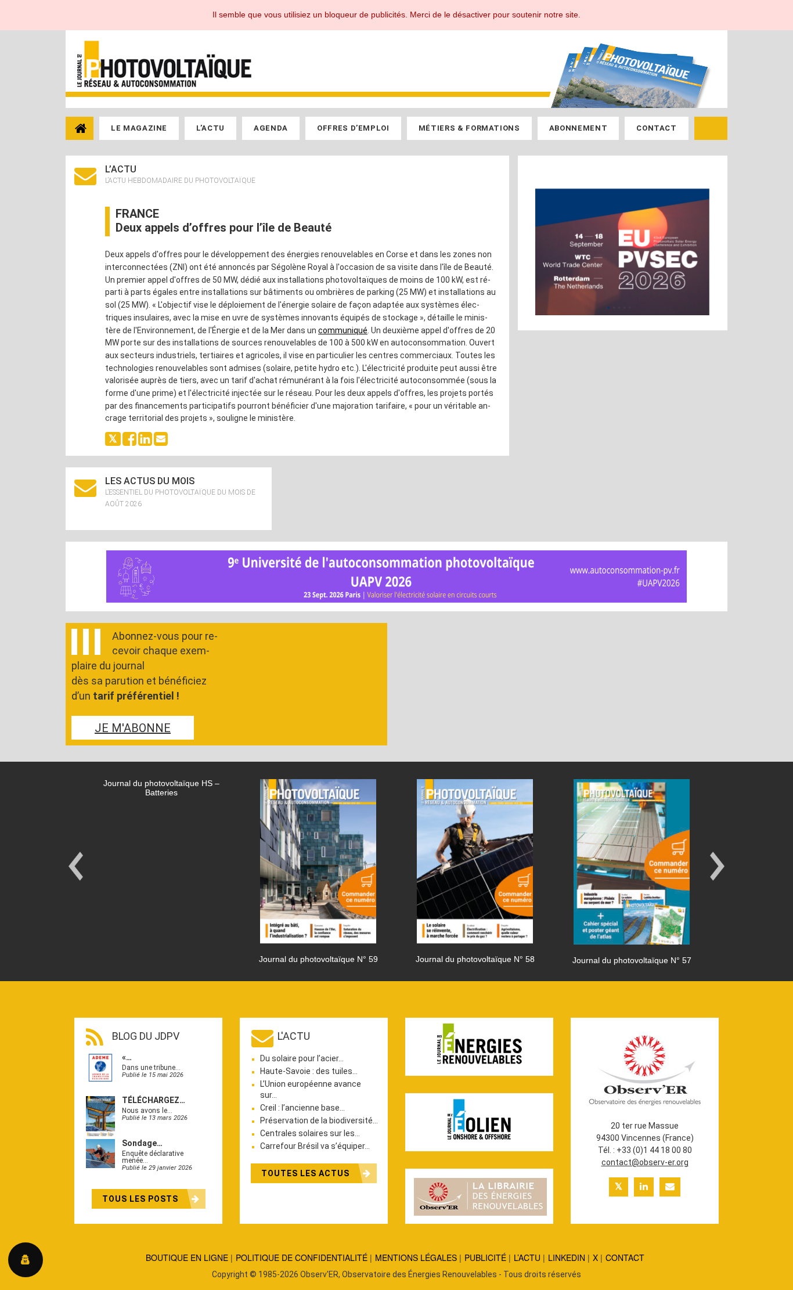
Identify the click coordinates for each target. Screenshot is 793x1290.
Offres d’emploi (353, 128)
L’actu (210, 128)
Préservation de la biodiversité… (319, 1120)
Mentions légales (416, 1257)
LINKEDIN (566, 1257)
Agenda (271, 128)
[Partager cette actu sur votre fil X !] (113, 438)
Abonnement (578, 128)
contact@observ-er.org (645, 1162)
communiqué (342, 330)
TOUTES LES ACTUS (306, 1173)
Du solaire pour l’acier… (302, 1058)
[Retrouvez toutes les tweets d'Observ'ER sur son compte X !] (618, 1187)
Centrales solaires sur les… (310, 1133)
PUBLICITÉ (485, 1257)
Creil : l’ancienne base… (302, 1107)
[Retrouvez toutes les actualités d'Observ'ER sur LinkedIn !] (644, 1187)
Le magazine (139, 128)
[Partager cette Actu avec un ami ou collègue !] (161, 438)
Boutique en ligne (187, 1257)
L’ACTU (527, 1257)
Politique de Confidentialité (301, 1257)
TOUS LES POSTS (141, 1198)
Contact (656, 128)
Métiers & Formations (469, 128)
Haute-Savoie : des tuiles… (309, 1071)
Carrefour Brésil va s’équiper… (315, 1146)
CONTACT (624, 1257)
